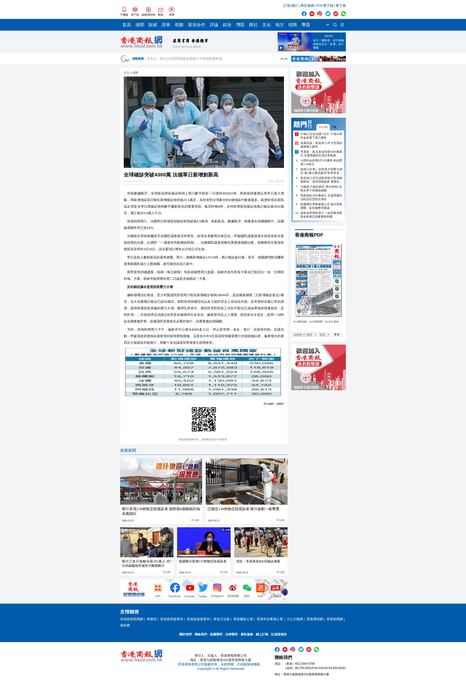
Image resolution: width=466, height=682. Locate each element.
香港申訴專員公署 (270, 619)
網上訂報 (262, 634)
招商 (292, 24)
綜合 (227, 24)
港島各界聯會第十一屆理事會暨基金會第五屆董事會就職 (321, 214)
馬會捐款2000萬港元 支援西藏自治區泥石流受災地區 (321, 197)
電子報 (340, 5)
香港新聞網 (335, 619)
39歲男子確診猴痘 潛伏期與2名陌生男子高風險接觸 (321, 188)
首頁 (126, 24)
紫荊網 (125, 625)
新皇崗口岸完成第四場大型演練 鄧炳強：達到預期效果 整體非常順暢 (321, 180)
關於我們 (185, 634)
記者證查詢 (279, 634)
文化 (266, 24)
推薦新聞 (128, 450)
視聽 (179, 24)
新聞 (135, 72)
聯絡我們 (201, 634)
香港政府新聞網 (131, 619)
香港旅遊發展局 (198, 619)
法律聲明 (231, 634)
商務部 (152, 619)
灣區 (240, 24)
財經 (153, 24)
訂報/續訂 (290, 5)
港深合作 (196, 24)
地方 (279, 24)
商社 (253, 24)
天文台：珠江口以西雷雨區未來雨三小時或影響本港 (217, 59)
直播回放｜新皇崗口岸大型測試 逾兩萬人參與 (321, 144)
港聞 (139, 24)
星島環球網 (315, 619)
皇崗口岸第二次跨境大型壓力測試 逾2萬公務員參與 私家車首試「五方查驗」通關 (321, 171)
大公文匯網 (295, 619)
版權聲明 (216, 634)
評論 (214, 24)
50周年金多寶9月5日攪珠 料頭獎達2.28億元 (321, 162)
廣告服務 (307, 5)
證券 (166, 24)
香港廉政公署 (243, 619)
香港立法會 (221, 619)
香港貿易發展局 (171, 619)
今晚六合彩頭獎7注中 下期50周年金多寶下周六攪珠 (321, 135)
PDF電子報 (324, 5)
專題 (305, 24)
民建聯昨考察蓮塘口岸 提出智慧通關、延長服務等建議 (321, 206)
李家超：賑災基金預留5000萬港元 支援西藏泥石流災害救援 (321, 153)
